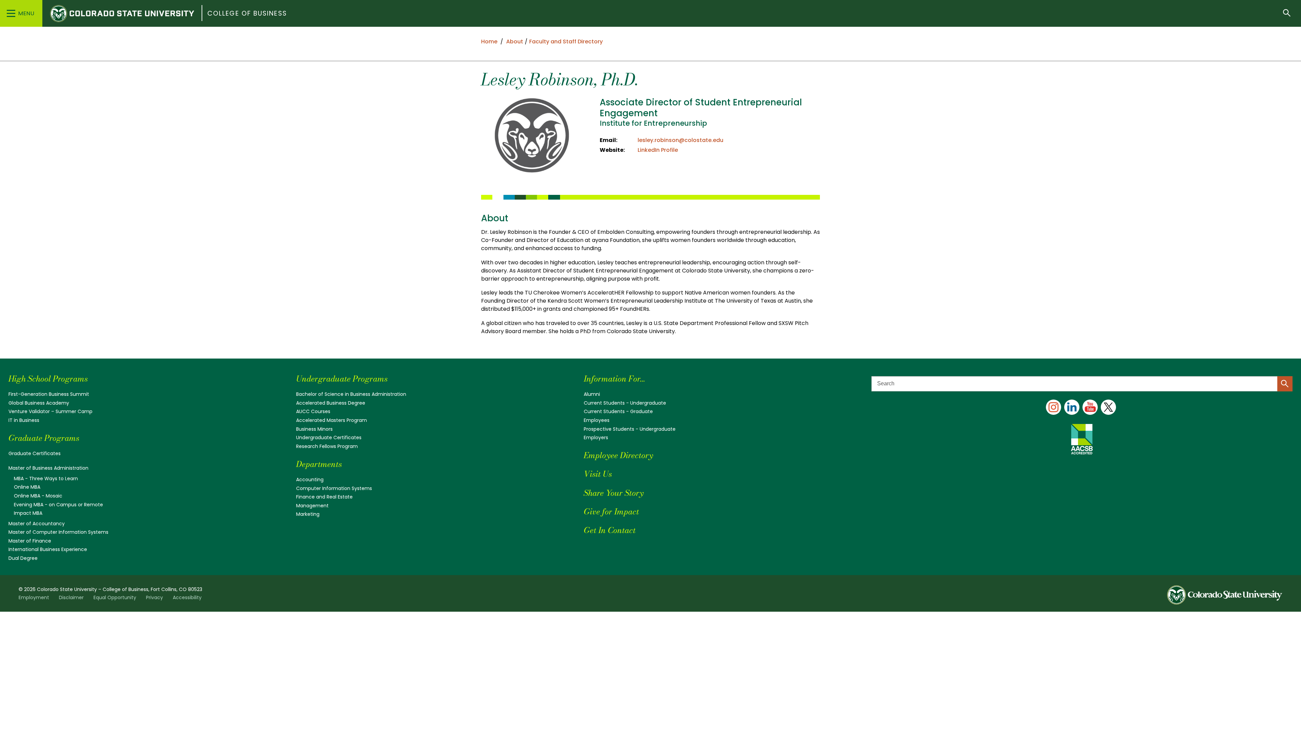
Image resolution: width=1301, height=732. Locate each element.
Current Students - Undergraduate (625, 403)
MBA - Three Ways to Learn (46, 478)
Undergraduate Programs (342, 378)
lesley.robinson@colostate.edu (680, 140)
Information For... (614, 378)
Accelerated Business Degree (330, 403)
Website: (612, 150)
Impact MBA (28, 513)
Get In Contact (610, 530)
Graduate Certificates (34, 453)
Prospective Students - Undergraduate (630, 429)
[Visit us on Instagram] (1053, 407)
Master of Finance (29, 540)
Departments (319, 464)
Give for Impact (611, 511)
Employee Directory (618, 455)
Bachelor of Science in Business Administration (351, 394)
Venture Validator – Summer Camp (50, 411)
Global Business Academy (38, 403)
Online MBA (27, 487)
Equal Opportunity (115, 597)
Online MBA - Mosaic (38, 495)
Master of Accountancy (36, 523)
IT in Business (23, 420)
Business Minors (314, 429)
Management (312, 505)
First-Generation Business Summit (48, 394)
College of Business (247, 13)
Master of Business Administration (48, 468)
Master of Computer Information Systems (58, 532)
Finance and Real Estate (324, 496)
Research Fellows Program (327, 446)
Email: (608, 140)
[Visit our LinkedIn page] (1071, 407)
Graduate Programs (43, 438)
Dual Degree (23, 558)
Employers (596, 437)
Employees (597, 420)
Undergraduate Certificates (329, 437)
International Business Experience (47, 549)
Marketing (307, 514)
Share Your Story (613, 493)
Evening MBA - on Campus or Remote (58, 504)
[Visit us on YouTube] (1090, 407)
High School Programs (48, 378)
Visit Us (598, 474)
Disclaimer (71, 597)
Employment (34, 597)
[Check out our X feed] (1108, 407)
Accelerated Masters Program (331, 420)
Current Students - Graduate (618, 411)
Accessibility (187, 597)
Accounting (310, 479)
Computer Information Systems (334, 488)
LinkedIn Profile (658, 150)
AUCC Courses (313, 411)
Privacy (154, 597)
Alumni (592, 394)
